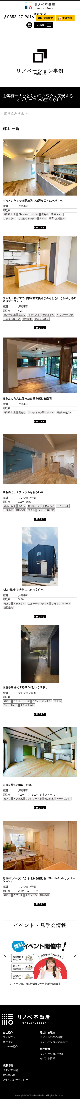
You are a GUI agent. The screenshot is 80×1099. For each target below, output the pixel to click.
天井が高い (48, 506)
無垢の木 (20, 510)
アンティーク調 (36, 412)
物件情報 (45, 1049)
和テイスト (34, 314)
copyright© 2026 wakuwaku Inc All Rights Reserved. (40, 1095)
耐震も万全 (34, 506)
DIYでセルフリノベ (28, 214)
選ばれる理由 (47, 1032)
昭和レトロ (57, 214)
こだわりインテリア (38, 603)
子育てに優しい (57, 218)
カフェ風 (18, 798)
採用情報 (8, 1065)
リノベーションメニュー (54, 1042)
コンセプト (9, 1037)
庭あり (44, 214)
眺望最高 (27, 318)
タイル (42, 218)
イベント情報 (47, 1058)
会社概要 (8, 1042)
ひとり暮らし (11, 705)
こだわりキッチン (27, 218)
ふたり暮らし (27, 705)
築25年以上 (10, 214)
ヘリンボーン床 (65, 314)
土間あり (8, 510)
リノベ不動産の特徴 (51, 1037)
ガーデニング (63, 798)
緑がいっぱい (42, 318)
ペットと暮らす (45, 510)
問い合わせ (9, 1075)
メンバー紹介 (10, 1046)
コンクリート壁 (21, 701)
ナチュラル (9, 218)
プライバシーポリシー (15, 1079)
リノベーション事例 (51, 1053)
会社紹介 (8, 1032)
